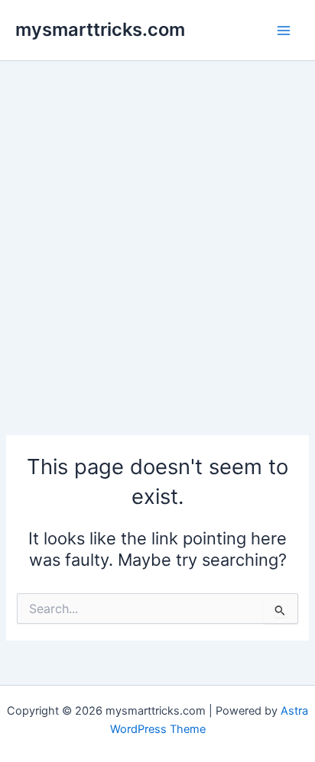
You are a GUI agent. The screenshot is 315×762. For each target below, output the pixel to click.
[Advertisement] (157, 226)
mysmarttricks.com (100, 29)
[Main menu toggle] (284, 31)
